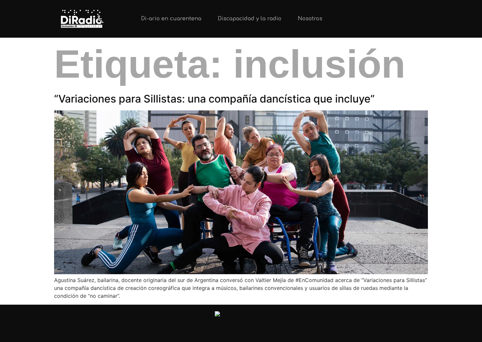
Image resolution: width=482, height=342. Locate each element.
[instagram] (241, 332)
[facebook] (257, 332)
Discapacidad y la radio (249, 19)
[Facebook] (419, 19)
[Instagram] (397, 19)
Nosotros (310, 19)
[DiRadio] (241, 319)
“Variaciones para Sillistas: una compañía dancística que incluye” (214, 98)
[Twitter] (375, 19)
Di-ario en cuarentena (171, 19)
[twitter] (225, 332)
